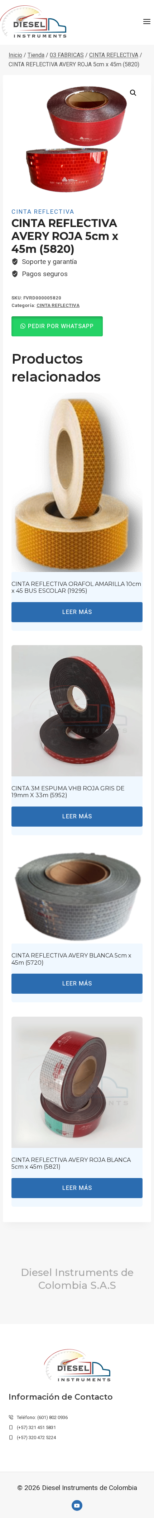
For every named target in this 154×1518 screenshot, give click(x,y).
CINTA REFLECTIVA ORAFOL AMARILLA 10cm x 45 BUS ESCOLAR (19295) (76, 587)
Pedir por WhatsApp (61, 326)
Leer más (77, 612)
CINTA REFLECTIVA (42, 211)
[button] (133, 92)
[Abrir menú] (146, 21)
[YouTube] (77, 1505)
